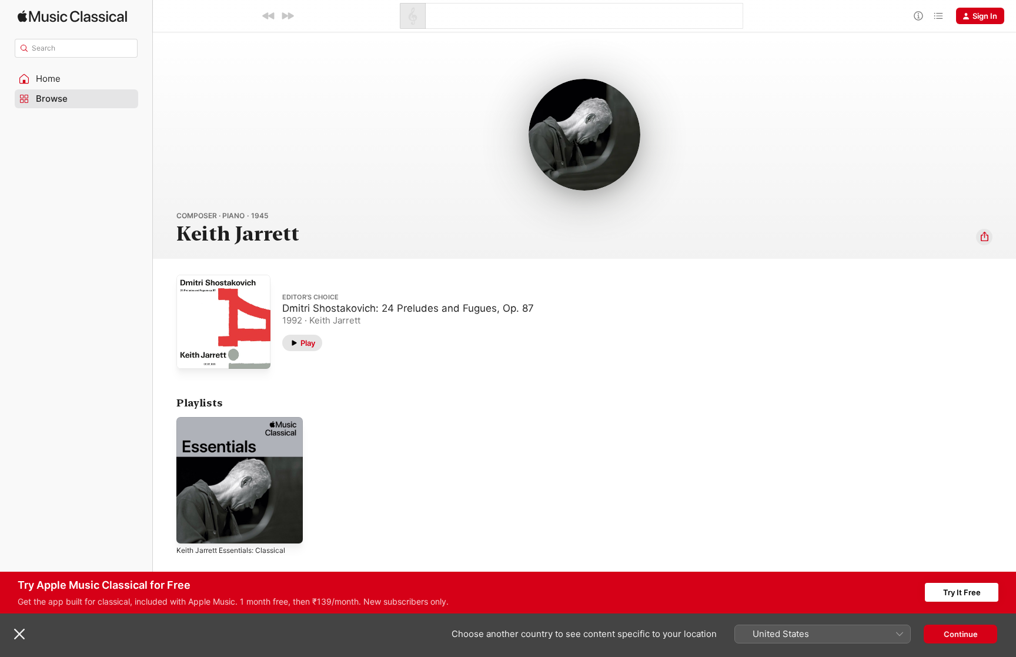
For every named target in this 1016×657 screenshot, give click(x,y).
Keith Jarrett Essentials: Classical (236, 421)
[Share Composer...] (984, 237)
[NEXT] (287, 15)
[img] (72, 16)
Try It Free (962, 592)
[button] (76, 79)
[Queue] (938, 16)
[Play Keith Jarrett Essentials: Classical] (191, 529)
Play (307, 343)
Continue (961, 634)
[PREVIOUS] (268, 15)
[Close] (19, 634)
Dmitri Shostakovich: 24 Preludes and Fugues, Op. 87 (408, 308)
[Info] (918, 16)
